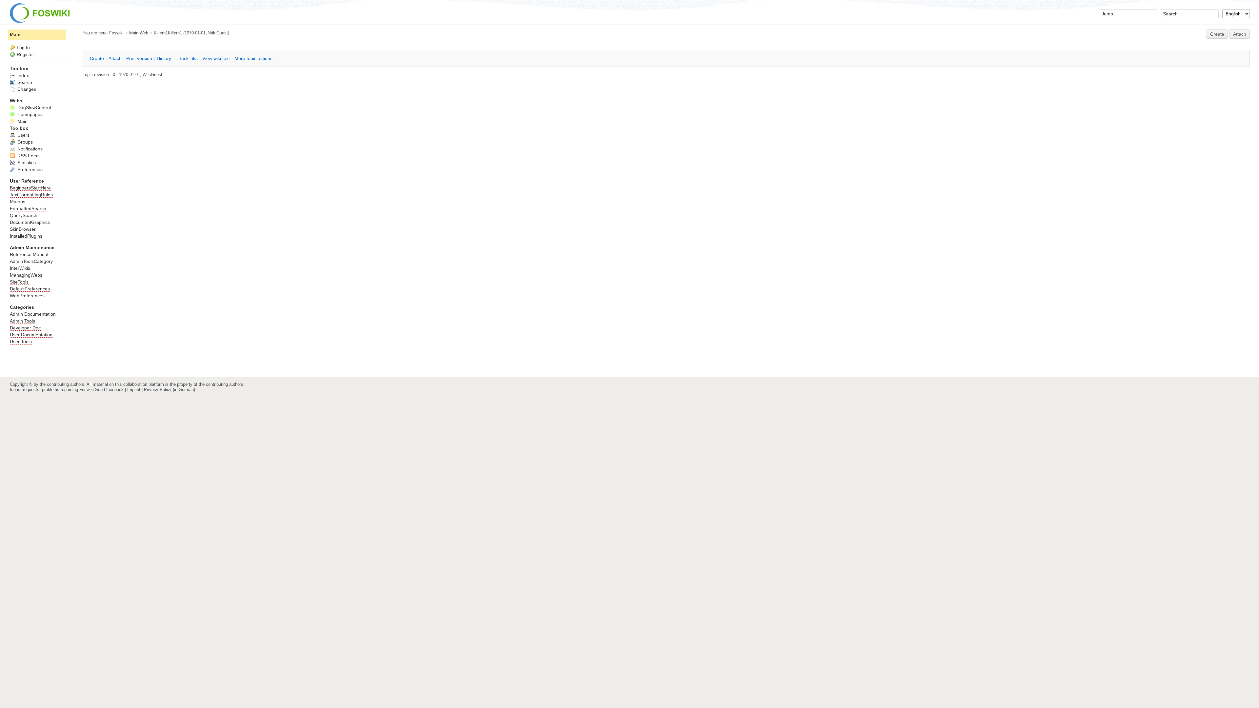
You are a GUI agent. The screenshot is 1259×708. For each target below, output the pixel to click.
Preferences (29, 169)
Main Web (138, 32)
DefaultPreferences (30, 288)
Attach (1239, 34)
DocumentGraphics (30, 222)
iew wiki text (216, 58)
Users (23, 135)
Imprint (133, 389)
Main (15, 34)
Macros (17, 201)
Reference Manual (29, 254)
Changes (26, 89)
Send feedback (109, 389)
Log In (23, 47)
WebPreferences (27, 295)
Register (25, 54)
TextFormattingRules (31, 194)
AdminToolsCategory (31, 261)
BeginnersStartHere (30, 187)
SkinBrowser (23, 229)
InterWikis (20, 268)
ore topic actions (253, 58)
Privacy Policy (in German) (169, 389)
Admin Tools (22, 321)
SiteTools (19, 282)
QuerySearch (23, 215)
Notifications (29, 148)
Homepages (29, 114)
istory (164, 58)
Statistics (26, 162)
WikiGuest (218, 32)
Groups (24, 142)
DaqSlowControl (33, 107)
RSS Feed (27, 155)
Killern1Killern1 (168, 32)
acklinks (188, 58)
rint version (139, 58)
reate (1217, 34)
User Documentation (31, 334)
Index (22, 75)
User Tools (21, 341)
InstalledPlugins (26, 236)
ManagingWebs (26, 275)
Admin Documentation (33, 314)
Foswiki (116, 32)
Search (24, 82)
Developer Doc (25, 327)
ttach (115, 58)
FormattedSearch (28, 208)
